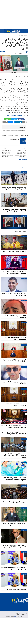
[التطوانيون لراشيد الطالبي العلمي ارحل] (14, 580)
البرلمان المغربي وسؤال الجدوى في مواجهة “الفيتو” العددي (14, 360)
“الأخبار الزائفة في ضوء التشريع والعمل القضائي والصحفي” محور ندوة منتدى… (13, 568)
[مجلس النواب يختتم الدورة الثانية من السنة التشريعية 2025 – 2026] (14, 328)
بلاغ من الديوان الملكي (20, 231)
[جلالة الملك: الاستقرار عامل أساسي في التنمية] (14, 242)
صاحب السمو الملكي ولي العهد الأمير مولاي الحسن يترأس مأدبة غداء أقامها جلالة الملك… (14, 524)
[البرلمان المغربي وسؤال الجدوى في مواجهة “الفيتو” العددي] (14, 350)
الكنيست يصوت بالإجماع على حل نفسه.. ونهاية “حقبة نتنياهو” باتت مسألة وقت (14, 502)
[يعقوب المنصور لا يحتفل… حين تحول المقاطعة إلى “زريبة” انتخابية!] (14, 284)
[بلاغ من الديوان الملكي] (14, 222)
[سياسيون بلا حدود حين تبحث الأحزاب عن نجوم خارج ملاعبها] (14, 372)
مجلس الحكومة (10, 135)
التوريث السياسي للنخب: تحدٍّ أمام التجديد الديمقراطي (15, 316)
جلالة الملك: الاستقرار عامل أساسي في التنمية (14, 251)
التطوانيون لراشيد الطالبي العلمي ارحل (16, 589)
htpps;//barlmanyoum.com (14, 115)
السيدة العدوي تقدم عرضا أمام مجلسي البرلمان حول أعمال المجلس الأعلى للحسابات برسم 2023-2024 (7, 153)
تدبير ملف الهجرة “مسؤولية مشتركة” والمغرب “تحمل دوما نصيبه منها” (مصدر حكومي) (14, 188)
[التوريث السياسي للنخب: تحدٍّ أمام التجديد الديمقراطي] (14, 306)
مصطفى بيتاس (4, 135)
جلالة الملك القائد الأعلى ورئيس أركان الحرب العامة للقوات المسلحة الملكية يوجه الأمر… (14, 546)
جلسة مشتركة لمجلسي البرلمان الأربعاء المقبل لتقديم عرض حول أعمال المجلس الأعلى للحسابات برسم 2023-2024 (20, 153)
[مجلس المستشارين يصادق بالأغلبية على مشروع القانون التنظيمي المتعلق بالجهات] (14, 416)
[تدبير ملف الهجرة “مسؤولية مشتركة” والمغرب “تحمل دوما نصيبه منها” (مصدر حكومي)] (14, 178)
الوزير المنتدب (16, 135)
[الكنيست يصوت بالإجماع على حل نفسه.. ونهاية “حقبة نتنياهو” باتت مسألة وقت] (14, 491)
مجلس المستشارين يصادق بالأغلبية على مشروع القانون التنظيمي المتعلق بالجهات (13, 426)
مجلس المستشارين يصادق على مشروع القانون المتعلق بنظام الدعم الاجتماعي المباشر (14, 433)
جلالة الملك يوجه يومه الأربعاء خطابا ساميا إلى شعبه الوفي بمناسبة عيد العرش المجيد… (14, 272)
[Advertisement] (14, 15)
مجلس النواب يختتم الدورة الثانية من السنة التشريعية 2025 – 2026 (15, 338)
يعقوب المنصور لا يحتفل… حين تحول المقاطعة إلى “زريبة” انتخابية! (14, 294)
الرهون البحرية (22, 135)
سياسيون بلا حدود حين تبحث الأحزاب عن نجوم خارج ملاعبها (14, 382)
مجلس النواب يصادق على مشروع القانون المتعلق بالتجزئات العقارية (15, 404)
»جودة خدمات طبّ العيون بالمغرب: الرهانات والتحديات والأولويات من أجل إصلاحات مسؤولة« (15, 479)
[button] (21, 119)
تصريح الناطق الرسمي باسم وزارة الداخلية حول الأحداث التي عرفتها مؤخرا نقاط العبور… (14, 210)
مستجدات (2, 51)
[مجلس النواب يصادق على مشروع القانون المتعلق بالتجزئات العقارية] (14, 394)
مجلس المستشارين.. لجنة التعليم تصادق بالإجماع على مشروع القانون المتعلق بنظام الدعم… (15, 455)
